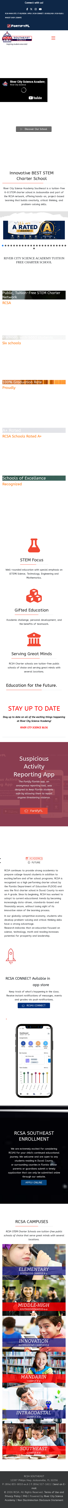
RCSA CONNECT (38, 13)
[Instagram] (36, 9)
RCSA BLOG (59, 13)
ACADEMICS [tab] (35, 858)
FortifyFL (36, 811)
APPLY (30, 13)
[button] (2, 245)
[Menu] (53, 38)
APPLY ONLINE (33, 1188)
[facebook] (27, 9)
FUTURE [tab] (35, 862)
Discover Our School (35, 129)
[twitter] (31, 9)
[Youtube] (40, 9)
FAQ (25, 1502)
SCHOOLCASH (49, 13)
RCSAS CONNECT (36, 1011)
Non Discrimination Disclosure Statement (40, 1506)
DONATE (19, 17)
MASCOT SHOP (10, 17)
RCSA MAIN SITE (10, 13)
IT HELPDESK (22, 13)
